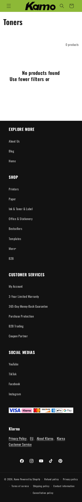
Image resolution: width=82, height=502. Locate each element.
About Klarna (45, 438)
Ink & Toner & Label (21, 208)
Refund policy (51, 479)
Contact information (63, 486)
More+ (12, 248)
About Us (14, 141)
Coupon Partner (18, 336)
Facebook (14, 383)
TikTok (13, 374)
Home (12, 161)
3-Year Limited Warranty (24, 296)
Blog (11, 151)
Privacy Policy (17, 438)
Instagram (15, 394)
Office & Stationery (20, 218)
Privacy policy (70, 479)
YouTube (13, 364)
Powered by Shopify (30, 479)
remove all (62, 79)
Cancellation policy (43, 493)
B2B (11, 258)
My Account (16, 286)
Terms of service (20, 486)
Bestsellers (15, 228)
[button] (9, 6)
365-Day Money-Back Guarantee (28, 306)
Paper (12, 199)
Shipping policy (41, 486)
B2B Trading (16, 326)
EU (31, 438)
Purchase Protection (21, 316)
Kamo (16, 479)
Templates (15, 238)
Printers (14, 189)
